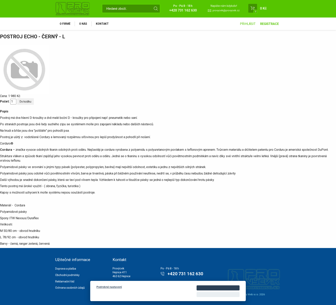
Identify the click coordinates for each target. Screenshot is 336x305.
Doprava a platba (65, 268)
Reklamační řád (64, 281)
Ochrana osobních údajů (70, 287)
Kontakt (102, 23)
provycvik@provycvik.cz (226, 10)
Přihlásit (248, 24)
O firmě (65, 23)
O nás (83, 23)
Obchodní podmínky (67, 275)
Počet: (5, 101)
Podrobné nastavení (109, 286)
